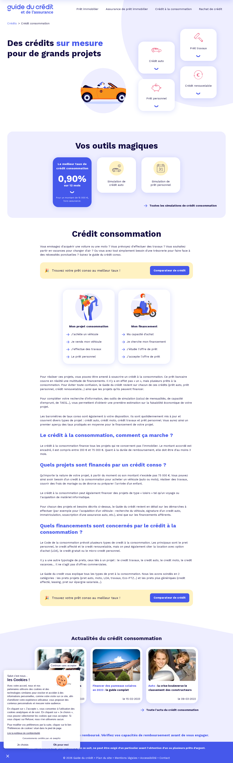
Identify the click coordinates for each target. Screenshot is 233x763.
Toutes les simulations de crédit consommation (183, 205)
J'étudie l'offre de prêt (142, 349)
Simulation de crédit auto (116, 183)
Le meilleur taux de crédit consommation (72, 166)
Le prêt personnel (83, 356)
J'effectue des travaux (86, 349)
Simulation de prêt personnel (161, 183)
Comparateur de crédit (170, 597)
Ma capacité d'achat (140, 334)
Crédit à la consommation (173, 9)
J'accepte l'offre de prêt (143, 356)
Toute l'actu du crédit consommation (172, 710)
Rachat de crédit (210, 9)
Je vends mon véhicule (86, 341)
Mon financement (144, 326)
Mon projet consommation (88, 326)
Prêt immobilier (87, 9)
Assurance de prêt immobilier (127, 9)
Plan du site (104, 758)
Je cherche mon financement (146, 341)
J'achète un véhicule (84, 334)
